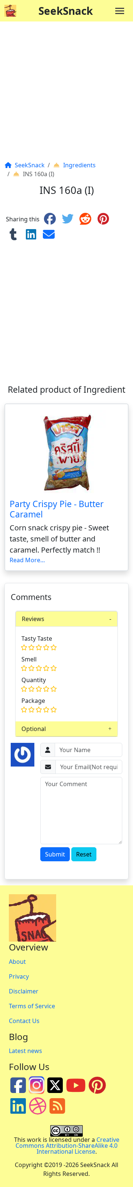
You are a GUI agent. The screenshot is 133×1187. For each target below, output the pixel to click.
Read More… (27, 560)
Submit (55, 854)
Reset (84, 854)
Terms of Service (32, 1006)
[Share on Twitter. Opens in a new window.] (67, 219)
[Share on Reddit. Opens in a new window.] (85, 219)
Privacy (19, 976)
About (17, 962)
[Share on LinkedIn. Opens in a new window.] (31, 234)
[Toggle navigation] (120, 11)
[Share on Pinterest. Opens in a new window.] (103, 219)
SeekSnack (65, 11)
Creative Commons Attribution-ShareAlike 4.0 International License (67, 1146)
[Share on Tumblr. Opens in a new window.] (13, 234)
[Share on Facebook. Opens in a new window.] (50, 219)
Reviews (33, 619)
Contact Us (24, 1021)
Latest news (25, 1051)
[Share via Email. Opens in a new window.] (49, 234)
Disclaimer (23, 991)
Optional (33, 729)
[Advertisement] (66, 94)
